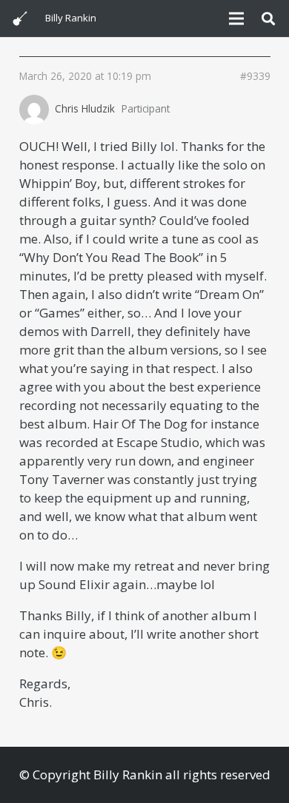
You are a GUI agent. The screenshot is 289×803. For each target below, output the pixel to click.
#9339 (255, 76)
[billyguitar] (20, 18)
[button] (268, 18)
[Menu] (236, 18)
